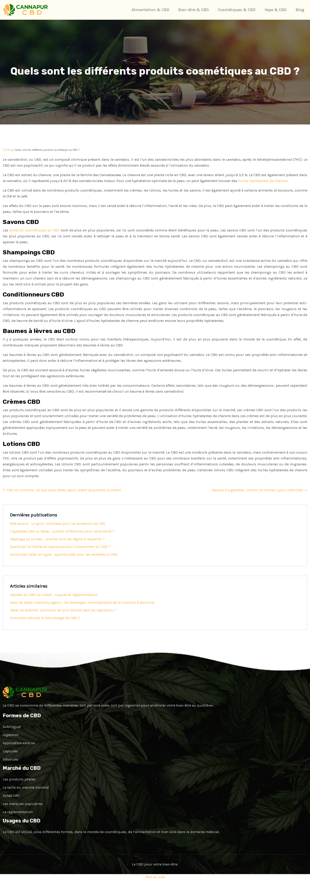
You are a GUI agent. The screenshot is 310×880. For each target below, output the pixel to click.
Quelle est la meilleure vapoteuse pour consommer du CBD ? (60, 547)
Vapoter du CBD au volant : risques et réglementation (54, 595)
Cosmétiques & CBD (237, 9)
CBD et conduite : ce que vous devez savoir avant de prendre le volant (64, 490)
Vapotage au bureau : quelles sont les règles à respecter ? (57, 539)
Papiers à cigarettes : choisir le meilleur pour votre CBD (257, 490)
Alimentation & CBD (150, 9)
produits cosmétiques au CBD (34, 230)
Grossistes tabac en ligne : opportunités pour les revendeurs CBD (64, 554)
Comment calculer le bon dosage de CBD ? (45, 618)
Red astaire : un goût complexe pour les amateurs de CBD (57, 523)
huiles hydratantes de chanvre (262, 181)
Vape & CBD (276, 9)
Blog (300, 9)
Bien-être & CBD (193, 9)
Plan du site (155, 877)
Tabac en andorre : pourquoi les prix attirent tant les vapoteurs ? (63, 610)
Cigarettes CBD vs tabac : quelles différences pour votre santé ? (62, 531)
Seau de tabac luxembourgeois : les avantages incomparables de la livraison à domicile (82, 602)
